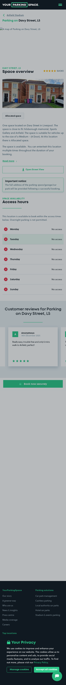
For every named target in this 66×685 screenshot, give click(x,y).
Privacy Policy (41, 662)
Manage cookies (19, 670)
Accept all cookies (46, 670)
